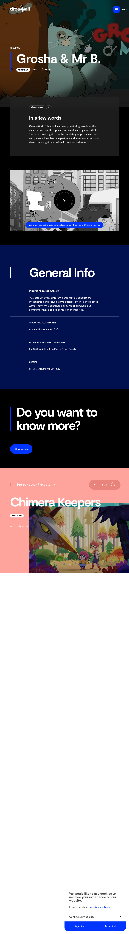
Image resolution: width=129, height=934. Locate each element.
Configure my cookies (82, 916)
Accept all (110, 926)
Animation (23, 70)
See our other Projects (33, 484)
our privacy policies (99, 907)
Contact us (21, 448)
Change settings (92, 224)
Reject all (80, 926)
